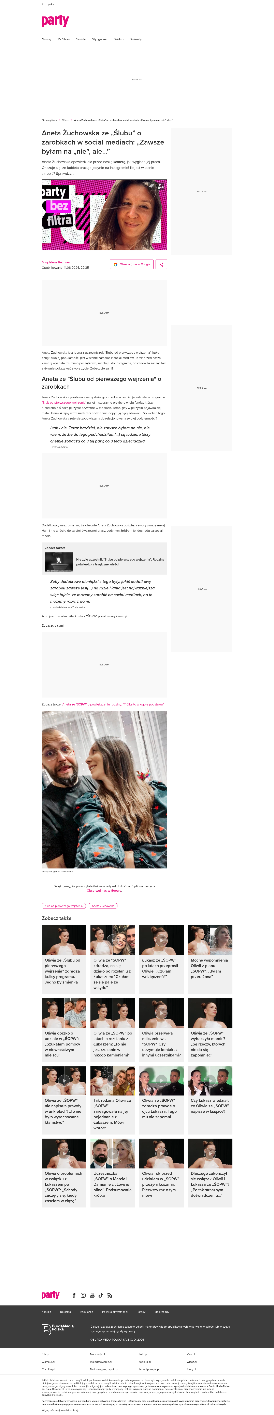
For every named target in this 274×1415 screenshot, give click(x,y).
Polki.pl (143, 1354)
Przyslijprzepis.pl (149, 1369)
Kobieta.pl (145, 1362)
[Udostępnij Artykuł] (161, 264)
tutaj (75, 1410)
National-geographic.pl (104, 1369)
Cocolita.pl (48, 1369)
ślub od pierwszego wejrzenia (64, 906)
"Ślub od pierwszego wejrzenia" (64, 402)
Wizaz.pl (192, 1362)
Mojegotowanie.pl (101, 1362)
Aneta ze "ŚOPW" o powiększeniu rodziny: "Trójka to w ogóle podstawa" (113, 704)
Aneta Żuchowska (103, 906)
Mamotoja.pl (97, 1354)
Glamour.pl (48, 1362)
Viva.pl (191, 1354)
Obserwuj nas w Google (134, 264)
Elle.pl (45, 1354)
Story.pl (191, 1369)
